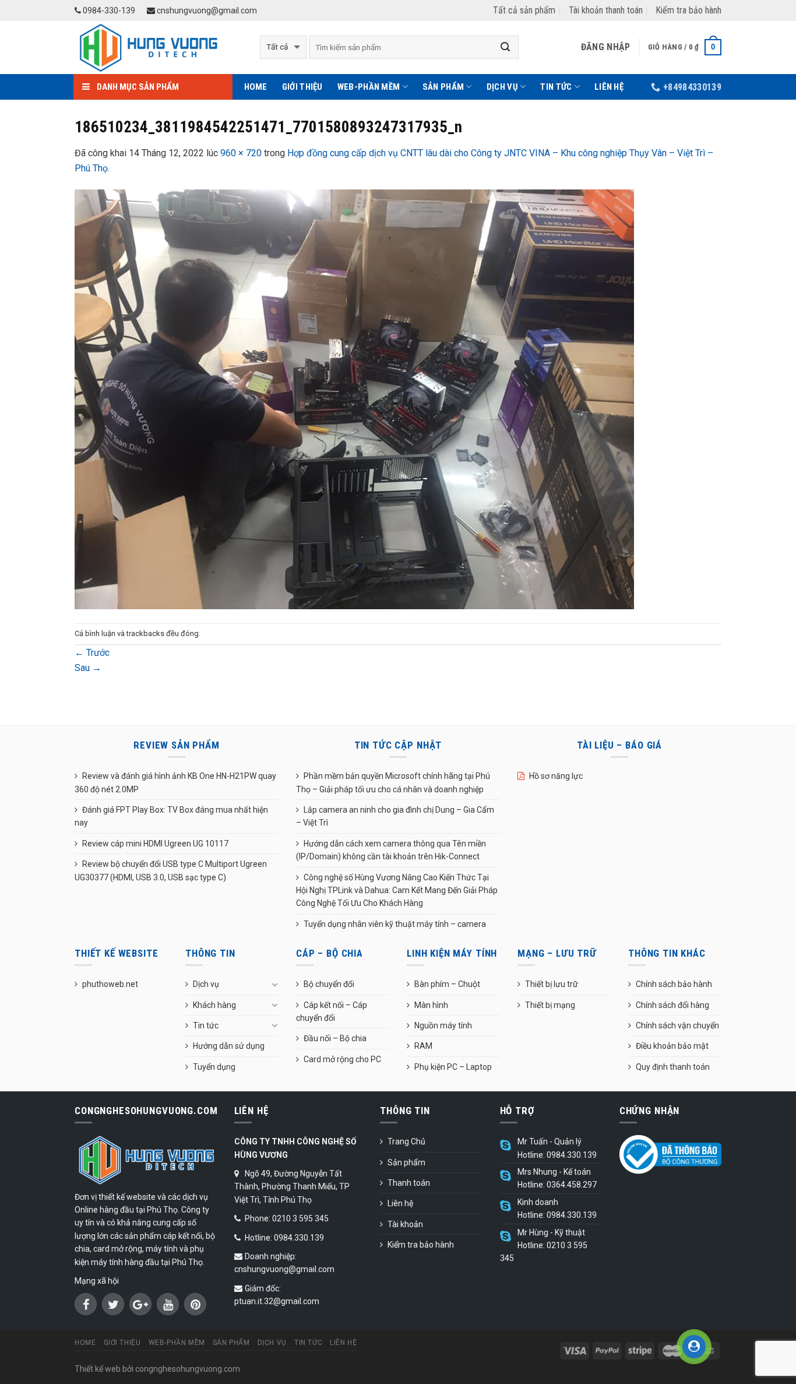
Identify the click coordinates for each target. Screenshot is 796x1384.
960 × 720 (241, 153)
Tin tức (556, 87)
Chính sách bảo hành (674, 984)
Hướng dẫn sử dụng (229, 1046)
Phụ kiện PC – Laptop (453, 1067)
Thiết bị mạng (550, 1005)
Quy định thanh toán (673, 1067)
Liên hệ (609, 87)
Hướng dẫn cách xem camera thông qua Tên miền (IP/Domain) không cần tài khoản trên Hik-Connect (391, 850)
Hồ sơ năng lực (556, 776)
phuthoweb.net (110, 984)
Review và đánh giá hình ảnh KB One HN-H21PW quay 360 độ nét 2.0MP (175, 782)
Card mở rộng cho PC (342, 1059)
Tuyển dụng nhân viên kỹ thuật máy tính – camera (395, 924)
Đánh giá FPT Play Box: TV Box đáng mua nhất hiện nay (171, 816)
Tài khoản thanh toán (606, 10)
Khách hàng (214, 1005)
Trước (92, 652)
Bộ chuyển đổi (329, 984)
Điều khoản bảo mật (672, 1046)
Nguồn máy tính (443, 1025)
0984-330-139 (108, 10)
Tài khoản (405, 1224)
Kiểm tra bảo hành (688, 10)
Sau (88, 667)
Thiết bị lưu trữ (551, 984)
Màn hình (431, 1005)
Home (255, 87)
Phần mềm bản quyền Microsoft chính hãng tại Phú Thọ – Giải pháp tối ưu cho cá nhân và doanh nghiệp (393, 782)
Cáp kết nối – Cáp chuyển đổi (331, 1011)
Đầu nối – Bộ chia (335, 1038)
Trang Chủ (406, 1141)
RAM (423, 1046)
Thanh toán (409, 1183)
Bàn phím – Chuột (447, 984)
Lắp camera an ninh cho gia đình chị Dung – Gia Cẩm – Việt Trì (395, 816)
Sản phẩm (443, 87)
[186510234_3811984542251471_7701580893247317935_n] (354, 399)
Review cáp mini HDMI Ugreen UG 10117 (155, 843)
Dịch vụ (502, 87)
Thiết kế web (98, 1369)
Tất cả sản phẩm (524, 10)
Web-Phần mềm (368, 87)
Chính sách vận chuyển (677, 1025)
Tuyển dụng (214, 1067)
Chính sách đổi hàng (672, 1005)
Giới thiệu (302, 87)
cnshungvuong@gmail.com (206, 10)
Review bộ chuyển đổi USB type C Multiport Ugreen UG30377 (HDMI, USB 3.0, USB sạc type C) (171, 870)
